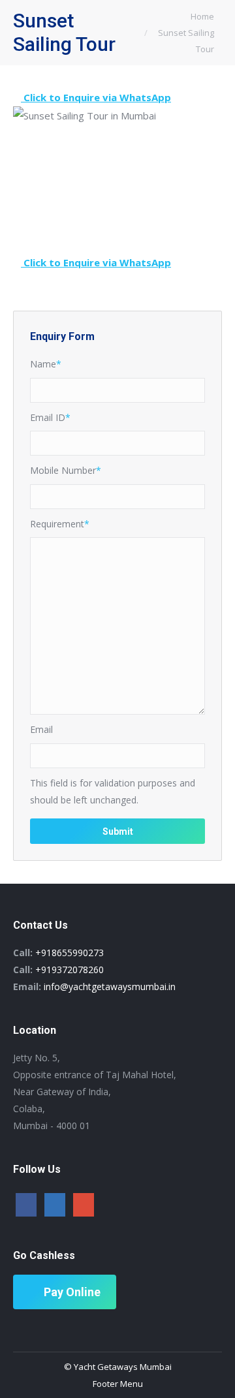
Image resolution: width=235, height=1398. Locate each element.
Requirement (59, 524)
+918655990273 (69, 952)
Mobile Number (65, 470)
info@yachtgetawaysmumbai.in (110, 986)
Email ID (50, 417)
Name (45, 364)
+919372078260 (69, 969)
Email (41, 729)
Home (202, 16)
